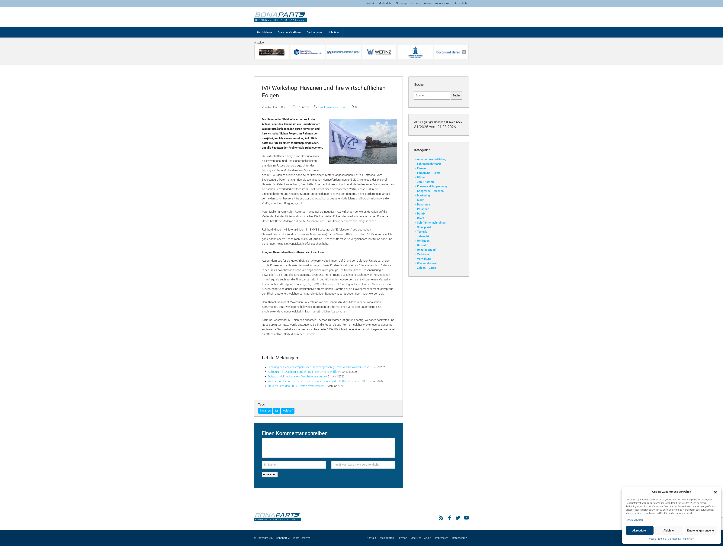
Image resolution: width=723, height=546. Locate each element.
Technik (422, 231)
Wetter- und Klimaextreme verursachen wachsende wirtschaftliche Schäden (314, 381)
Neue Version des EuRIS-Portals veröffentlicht (296, 386)
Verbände (423, 254)
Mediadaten (385, 3)
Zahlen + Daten (426, 268)
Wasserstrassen (337, 107)
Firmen (421, 168)
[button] (715, 492)
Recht (420, 218)
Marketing (423, 195)
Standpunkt (424, 227)
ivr (276, 410)
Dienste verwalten (635, 520)
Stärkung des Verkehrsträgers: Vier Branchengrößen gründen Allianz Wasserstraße (318, 367)
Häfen (421, 177)
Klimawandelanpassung (432, 186)
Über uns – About (421, 3)
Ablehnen (669, 530)
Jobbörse (333, 32)
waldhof (288, 410)
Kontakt (370, 3)
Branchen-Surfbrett (289, 32)
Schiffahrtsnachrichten (431, 222)
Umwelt (422, 245)
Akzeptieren (639, 530)
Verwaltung (424, 258)
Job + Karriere (426, 182)
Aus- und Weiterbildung (431, 159)
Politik (322, 107)
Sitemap (401, 3)
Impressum (688, 539)
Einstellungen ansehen (701, 530)
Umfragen (423, 240)
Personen (423, 209)
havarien (265, 410)
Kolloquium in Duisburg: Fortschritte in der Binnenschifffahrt (304, 371)
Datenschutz (674, 539)
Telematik (423, 236)
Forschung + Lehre (428, 173)
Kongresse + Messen (430, 191)
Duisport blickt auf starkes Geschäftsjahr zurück (297, 376)
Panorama (423, 204)
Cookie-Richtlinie (657, 539)
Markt (420, 200)
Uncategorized (426, 249)
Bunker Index (314, 32)
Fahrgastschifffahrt (429, 164)
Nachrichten (264, 32)
